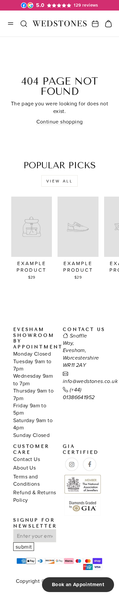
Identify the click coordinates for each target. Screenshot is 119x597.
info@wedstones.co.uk (90, 381)
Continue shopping (59, 121)
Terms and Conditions (26, 480)
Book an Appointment (78, 584)
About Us (24, 467)
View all (59, 181)
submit (24, 546)
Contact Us (26, 459)
